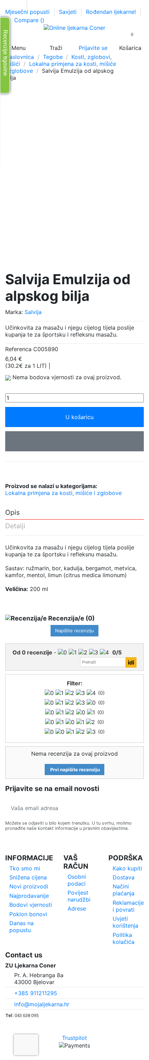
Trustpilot (74, 1037)
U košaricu (79, 417)
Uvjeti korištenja (125, 922)
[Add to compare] (74, 441)
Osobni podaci (77, 880)
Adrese (77, 908)
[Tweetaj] (18, 470)
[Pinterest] (27, 470)
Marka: (14, 312)
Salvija (33, 312)
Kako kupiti (127, 868)
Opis (12, 512)
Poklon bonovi (28, 914)
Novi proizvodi (28, 886)
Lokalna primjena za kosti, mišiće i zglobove (63, 492)
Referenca (18, 349)
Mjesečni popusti (28, 11)
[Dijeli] (9, 470)
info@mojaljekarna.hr (41, 1004)
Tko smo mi (24, 868)
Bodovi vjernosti (30, 904)
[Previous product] (132, 67)
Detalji (15, 526)
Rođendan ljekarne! (111, 11)
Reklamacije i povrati (128, 906)
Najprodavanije (29, 895)
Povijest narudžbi (79, 896)
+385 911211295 (35, 993)
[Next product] (140, 67)
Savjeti (68, 11)
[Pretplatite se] (136, 808)
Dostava (123, 877)
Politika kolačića (123, 938)
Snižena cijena (28, 877)
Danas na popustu (21, 926)
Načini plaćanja (123, 890)
